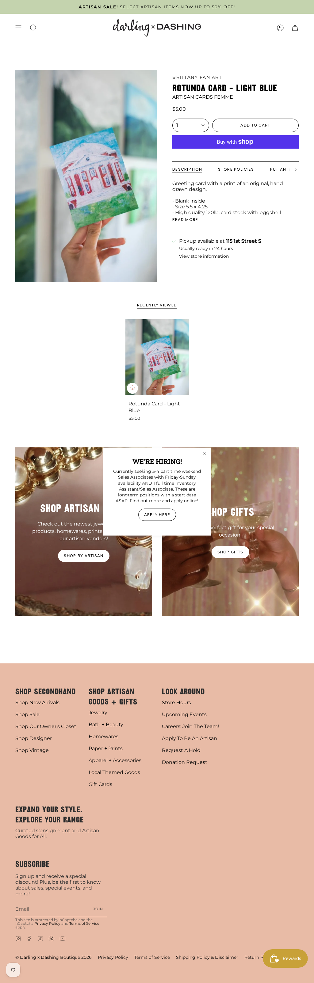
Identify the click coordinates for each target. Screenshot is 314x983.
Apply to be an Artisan (189, 738)
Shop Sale (27, 714)
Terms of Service (84, 923)
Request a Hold (181, 750)
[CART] (295, 28)
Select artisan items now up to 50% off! (157, 7)
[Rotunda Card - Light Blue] (157, 357)
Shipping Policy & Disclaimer (207, 957)
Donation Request (184, 762)
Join (98, 909)
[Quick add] (132, 388)
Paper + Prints (106, 748)
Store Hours (176, 702)
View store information (204, 256)
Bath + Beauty (106, 724)
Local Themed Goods (114, 772)
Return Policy (259, 957)
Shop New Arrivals (37, 702)
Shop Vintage (32, 750)
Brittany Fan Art (197, 77)
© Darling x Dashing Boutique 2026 (53, 957)
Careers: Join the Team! (190, 726)
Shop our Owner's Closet (45, 726)
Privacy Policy (47, 923)
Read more (185, 219)
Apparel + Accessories (115, 760)
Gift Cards (100, 784)
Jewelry (98, 712)
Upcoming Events (184, 714)
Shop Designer (33, 738)
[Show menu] (18, 28)
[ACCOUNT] (280, 28)
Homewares (103, 736)
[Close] (204, 454)
